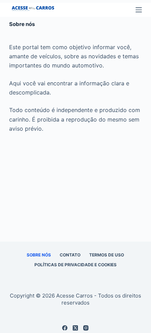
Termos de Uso (106, 254)
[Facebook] (64, 328)
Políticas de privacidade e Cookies (75, 264)
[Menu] (139, 10)
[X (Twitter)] (75, 328)
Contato (70, 254)
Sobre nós (39, 254)
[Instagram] (85, 328)
